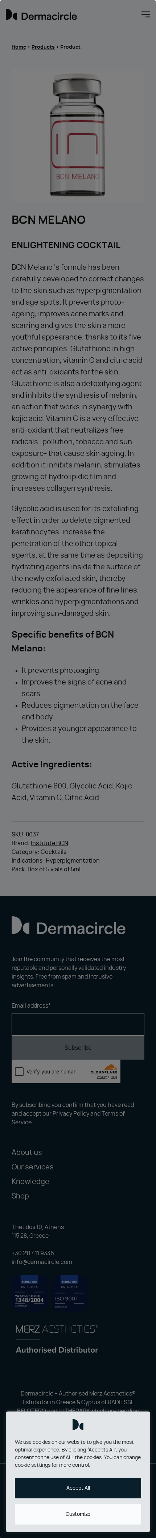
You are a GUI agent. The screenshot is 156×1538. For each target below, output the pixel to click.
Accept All (78, 1488)
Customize (78, 1514)
